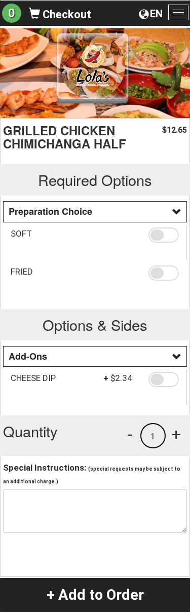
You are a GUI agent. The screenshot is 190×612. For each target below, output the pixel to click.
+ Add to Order (95, 594)
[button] (163, 235)
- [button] (129, 434)
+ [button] (176, 434)
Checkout (65, 14)
